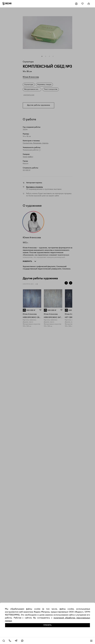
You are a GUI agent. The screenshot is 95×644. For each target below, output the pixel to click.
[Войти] (76, 3)
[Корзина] (88, 3)
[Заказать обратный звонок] (10, 640)
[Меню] (91, 640)
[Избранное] (82, 3)
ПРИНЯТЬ (47, 625)
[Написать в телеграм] (16, 641)
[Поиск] (3, 640)
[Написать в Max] (22, 641)
